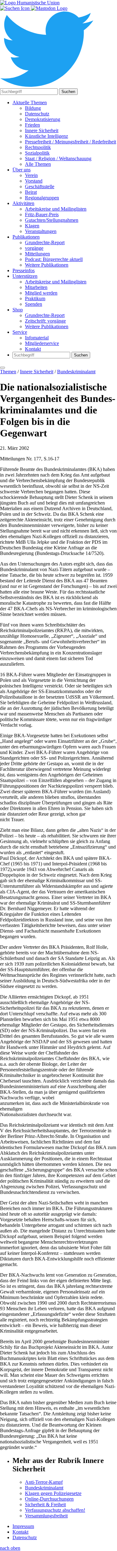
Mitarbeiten (36, 287)
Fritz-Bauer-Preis (42, 214)
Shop (17, 309)
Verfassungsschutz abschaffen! (55, 1510)
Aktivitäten (23, 203)
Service (19, 332)
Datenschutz (37, 113)
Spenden (33, 304)
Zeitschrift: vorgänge (45, 321)
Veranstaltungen (40, 231)
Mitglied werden (41, 293)
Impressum (23, 1526)
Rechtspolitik (38, 147)
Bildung (33, 108)
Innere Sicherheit (41, 130)
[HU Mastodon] (49, 8)
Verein (31, 175)
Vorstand (33, 181)
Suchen (68, 91)
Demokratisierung (42, 119)
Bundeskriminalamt (76, 371)
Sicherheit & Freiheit (45, 1504)
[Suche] (15, 8)
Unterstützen (24, 276)
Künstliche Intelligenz (46, 136)
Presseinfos (23, 270)
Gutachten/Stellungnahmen (51, 220)
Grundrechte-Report (45, 242)
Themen (8, 371)
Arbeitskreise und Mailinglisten (55, 209)
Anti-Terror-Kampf (44, 1482)
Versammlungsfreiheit (46, 1515)
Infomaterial (37, 337)
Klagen (32, 225)
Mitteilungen (37, 253)
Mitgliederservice (42, 343)
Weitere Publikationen (46, 265)
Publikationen (26, 237)
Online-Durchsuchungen (49, 1499)
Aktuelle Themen (29, 102)
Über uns (21, 169)
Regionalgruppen (42, 197)
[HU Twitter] (47, 85)
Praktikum (35, 298)
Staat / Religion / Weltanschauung (58, 158)
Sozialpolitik (37, 153)
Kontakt (33, 349)
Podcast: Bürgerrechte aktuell (54, 259)
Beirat (31, 192)
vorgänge (34, 248)
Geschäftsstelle (39, 186)
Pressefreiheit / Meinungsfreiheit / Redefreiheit (70, 141)
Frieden (32, 125)
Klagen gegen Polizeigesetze (53, 1493)
